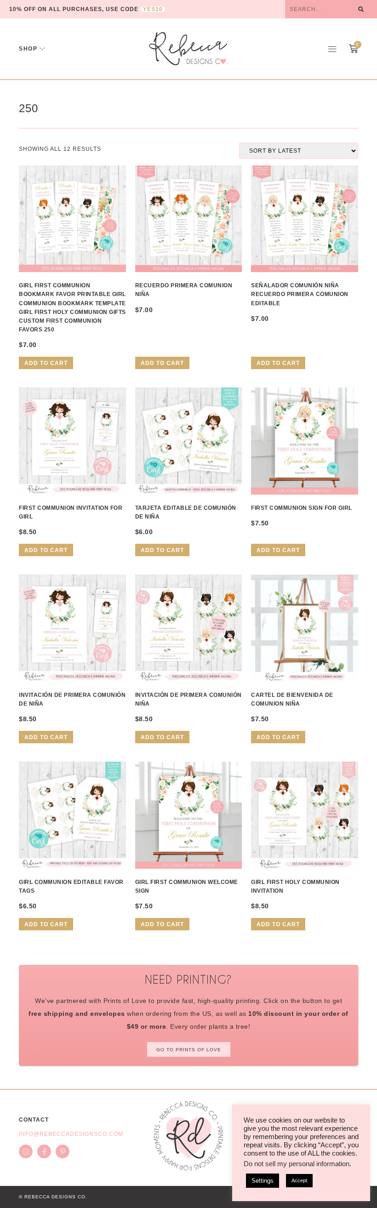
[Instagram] (26, 1151)
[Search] (361, 9)
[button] (332, 49)
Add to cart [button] (46, 363)
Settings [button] (262, 1180)
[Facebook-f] (44, 1151)
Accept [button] (299, 1180)
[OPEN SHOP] (42, 48)
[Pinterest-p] (62, 1151)
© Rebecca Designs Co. (53, 1196)
